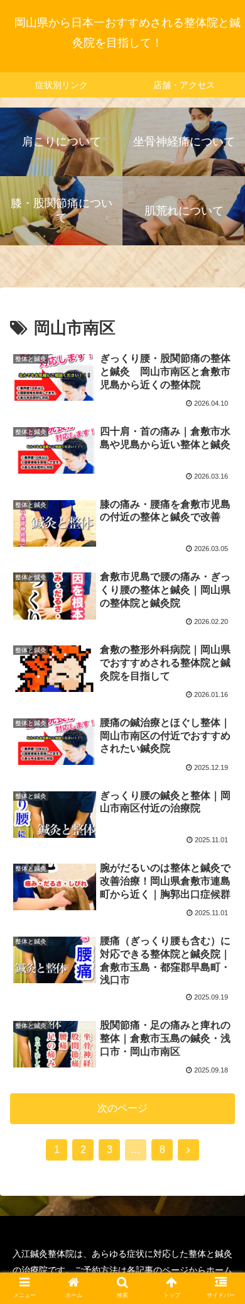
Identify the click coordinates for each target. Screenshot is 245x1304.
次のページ (122, 1108)
